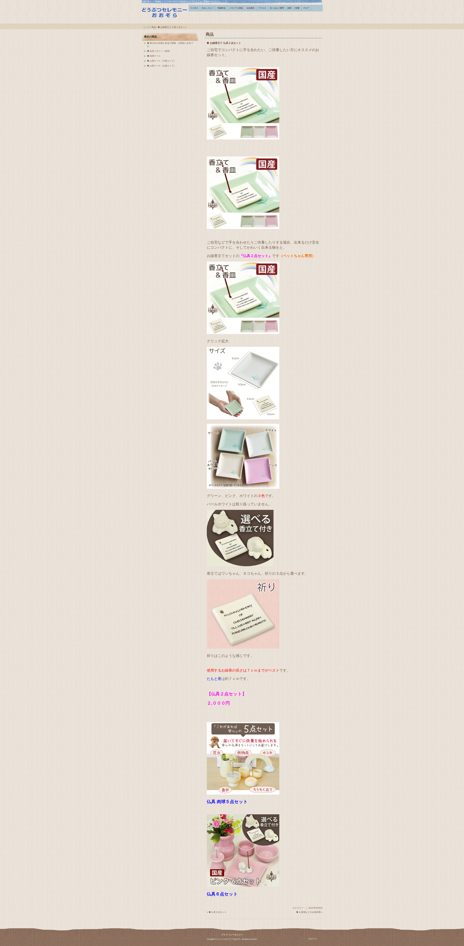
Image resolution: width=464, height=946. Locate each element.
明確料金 (221, 8)
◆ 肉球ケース (154, 56)
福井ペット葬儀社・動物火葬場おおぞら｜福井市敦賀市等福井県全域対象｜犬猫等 (164, 12)
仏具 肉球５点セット (227, 801)
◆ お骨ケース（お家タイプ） (161, 65)
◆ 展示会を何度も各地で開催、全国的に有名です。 (170, 44)
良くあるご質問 (277, 8)
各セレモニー (208, 8)
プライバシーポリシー (232, 935)
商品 (210, 34)
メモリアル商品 (236, 8)
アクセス (262, 8)
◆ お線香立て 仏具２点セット (224, 42)
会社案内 (251, 8)
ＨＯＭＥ (194, 8)
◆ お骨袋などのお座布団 (308, 912)
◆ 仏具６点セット (218, 912)
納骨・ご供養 (293, 8)
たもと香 (214, 679)
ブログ (306, 8)
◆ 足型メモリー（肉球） (159, 51)
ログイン (312, 938)
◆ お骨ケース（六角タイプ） (161, 61)
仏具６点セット (222, 893)
